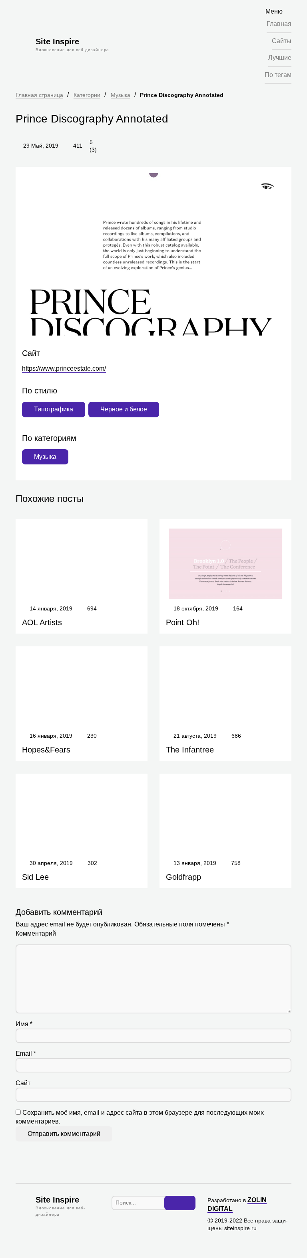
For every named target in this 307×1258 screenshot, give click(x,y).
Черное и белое (123, 409)
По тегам (278, 74)
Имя (24, 1024)
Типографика (53, 409)
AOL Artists (42, 622)
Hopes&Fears (46, 749)
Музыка (120, 95)
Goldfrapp (183, 877)
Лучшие (279, 57)
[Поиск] (179, 1203)
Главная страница (39, 95)
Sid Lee (35, 877)
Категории (87, 95)
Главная (279, 23)
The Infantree (190, 749)
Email (26, 1053)
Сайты (281, 41)
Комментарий (36, 933)
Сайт (23, 1083)
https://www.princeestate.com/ (64, 368)
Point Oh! (182, 622)
